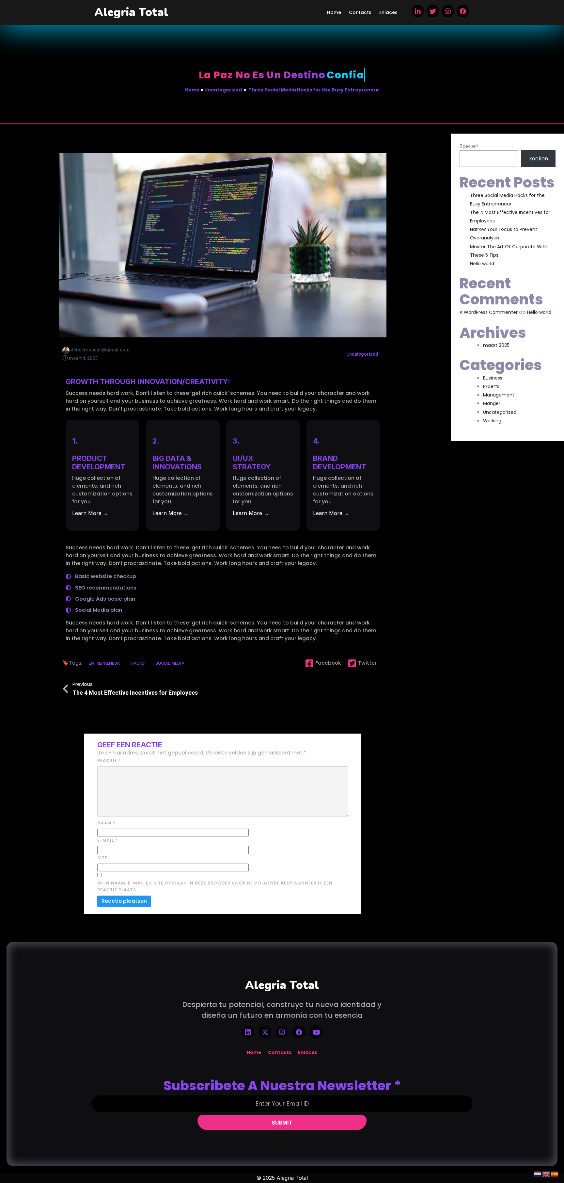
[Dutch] (538, 1173)
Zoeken (469, 146)
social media (169, 663)
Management (498, 395)
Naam (106, 823)
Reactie (109, 760)
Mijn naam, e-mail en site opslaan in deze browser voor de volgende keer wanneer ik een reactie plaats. (215, 886)
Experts (491, 386)
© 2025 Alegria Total (282, 1178)
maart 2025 (496, 345)
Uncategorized (223, 90)
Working (492, 420)
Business (492, 378)
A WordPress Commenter (489, 312)
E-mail (107, 840)
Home (192, 90)
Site (102, 858)
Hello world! (482, 263)
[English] (546, 1173)
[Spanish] (555, 1173)
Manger (491, 403)
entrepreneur (104, 663)
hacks (138, 663)
